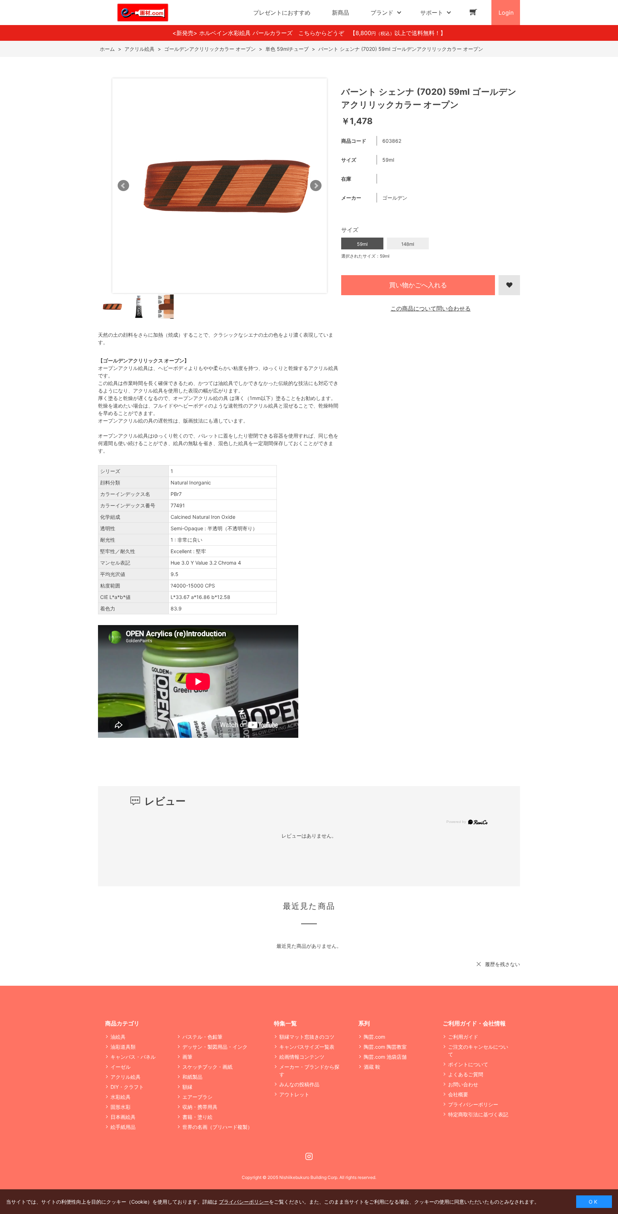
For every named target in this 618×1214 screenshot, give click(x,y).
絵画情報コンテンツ (301, 1057)
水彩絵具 (121, 1097)
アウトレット (294, 1094)
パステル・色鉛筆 (202, 1037)
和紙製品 (192, 1077)
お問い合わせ (463, 1084)
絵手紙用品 (123, 1127)
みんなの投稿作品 (299, 1084)
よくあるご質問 (465, 1074)
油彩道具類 (123, 1047)
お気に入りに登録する (509, 285)
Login (506, 12)
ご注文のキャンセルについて (478, 1050)
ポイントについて (468, 1064)
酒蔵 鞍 (372, 1067)
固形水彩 (121, 1107)
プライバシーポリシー (473, 1104)
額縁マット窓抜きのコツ (306, 1037)
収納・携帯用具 (199, 1107)
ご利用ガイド (463, 1037)
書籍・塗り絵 (197, 1117)
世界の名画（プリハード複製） (217, 1127)
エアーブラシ (197, 1097)
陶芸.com (374, 1037)
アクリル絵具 (126, 1077)
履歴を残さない (502, 964)
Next (316, 185)
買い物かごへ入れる (418, 285)
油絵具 (118, 1037)
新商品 (340, 12)
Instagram (309, 1156)
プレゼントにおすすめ (281, 12)
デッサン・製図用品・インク (214, 1047)
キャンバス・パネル (133, 1057)
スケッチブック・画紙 (207, 1067)
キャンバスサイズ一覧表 (306, 1047)
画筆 (187, 1057)
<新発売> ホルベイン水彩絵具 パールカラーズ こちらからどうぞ (261, 32)
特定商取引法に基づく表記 (478, 1114)
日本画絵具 (123, 1117)
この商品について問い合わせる (431, 308)
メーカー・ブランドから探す (309, 1070)
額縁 (187, 1087)
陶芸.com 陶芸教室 (385, 1047)
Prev (123, 185)
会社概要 (458, 1094)
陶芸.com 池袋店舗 (385, 1057)
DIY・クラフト (127, 1087)
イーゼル (121, 1067)
